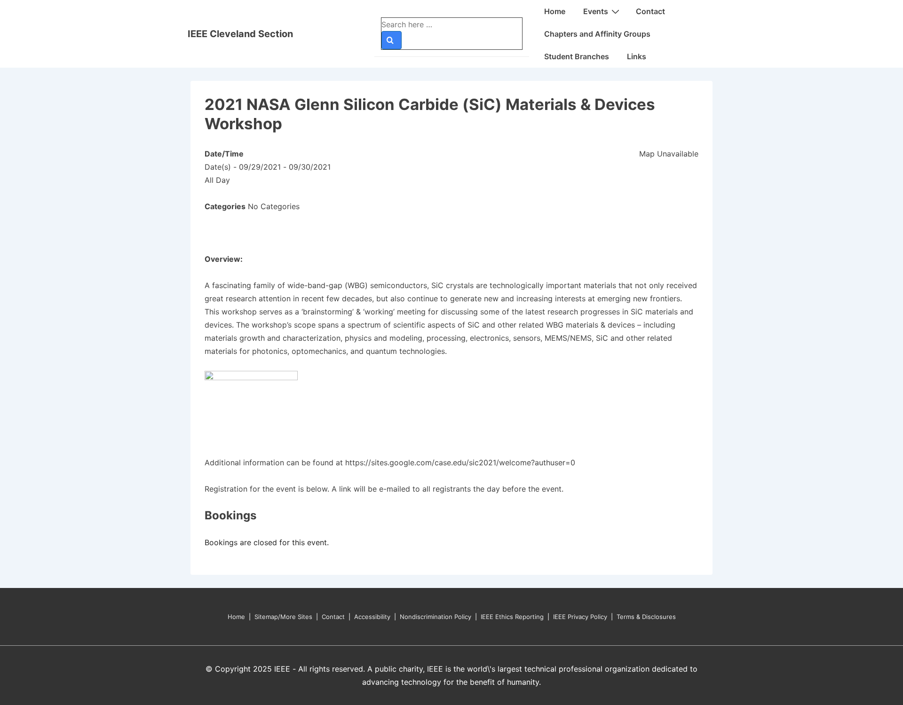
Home (554, 11)
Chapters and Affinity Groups (597, 34)
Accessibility (372, 616)
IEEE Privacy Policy (580, 616)
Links (636, 56)
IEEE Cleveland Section (240, 33)
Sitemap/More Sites (283, 616)
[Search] (391, 40)
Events (595, 11)
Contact (650, 11)
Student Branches (576, 56)
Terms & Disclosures (646, 616)
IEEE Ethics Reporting (512, 616)
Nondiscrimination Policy (435, 616)
